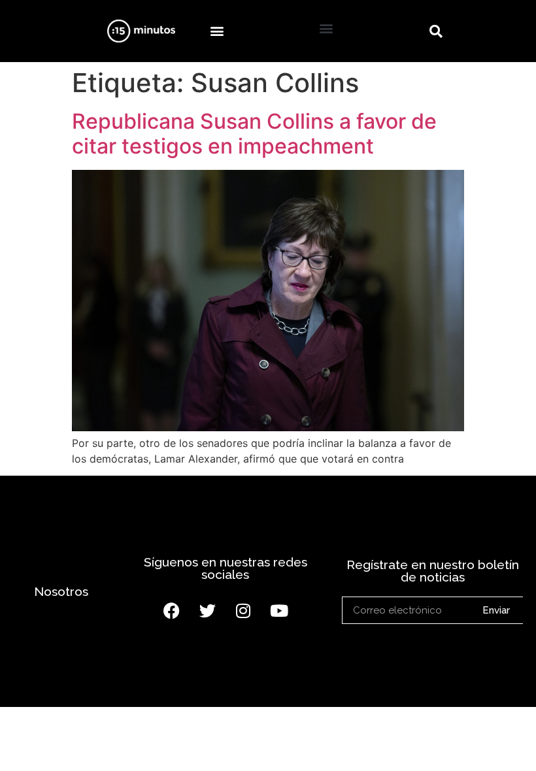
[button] (216, 31)
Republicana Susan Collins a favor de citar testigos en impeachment (254, 133)
